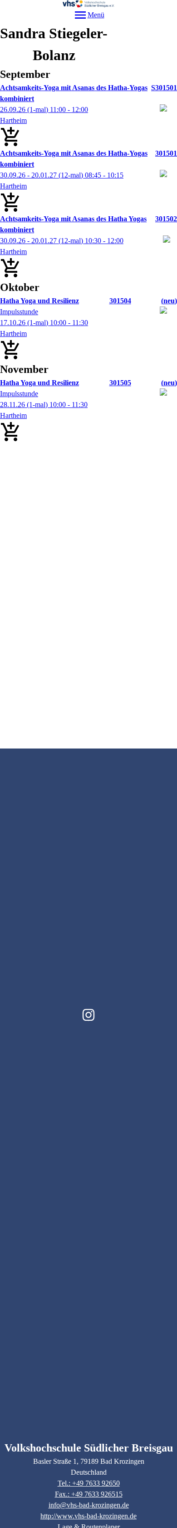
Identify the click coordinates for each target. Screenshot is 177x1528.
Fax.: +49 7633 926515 (89, 1494)
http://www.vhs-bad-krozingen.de (88, 1516)
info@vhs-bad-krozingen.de (89, 1505)
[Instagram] (88, 1015)
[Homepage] (88, 4)
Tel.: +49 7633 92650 (89, 1483)
